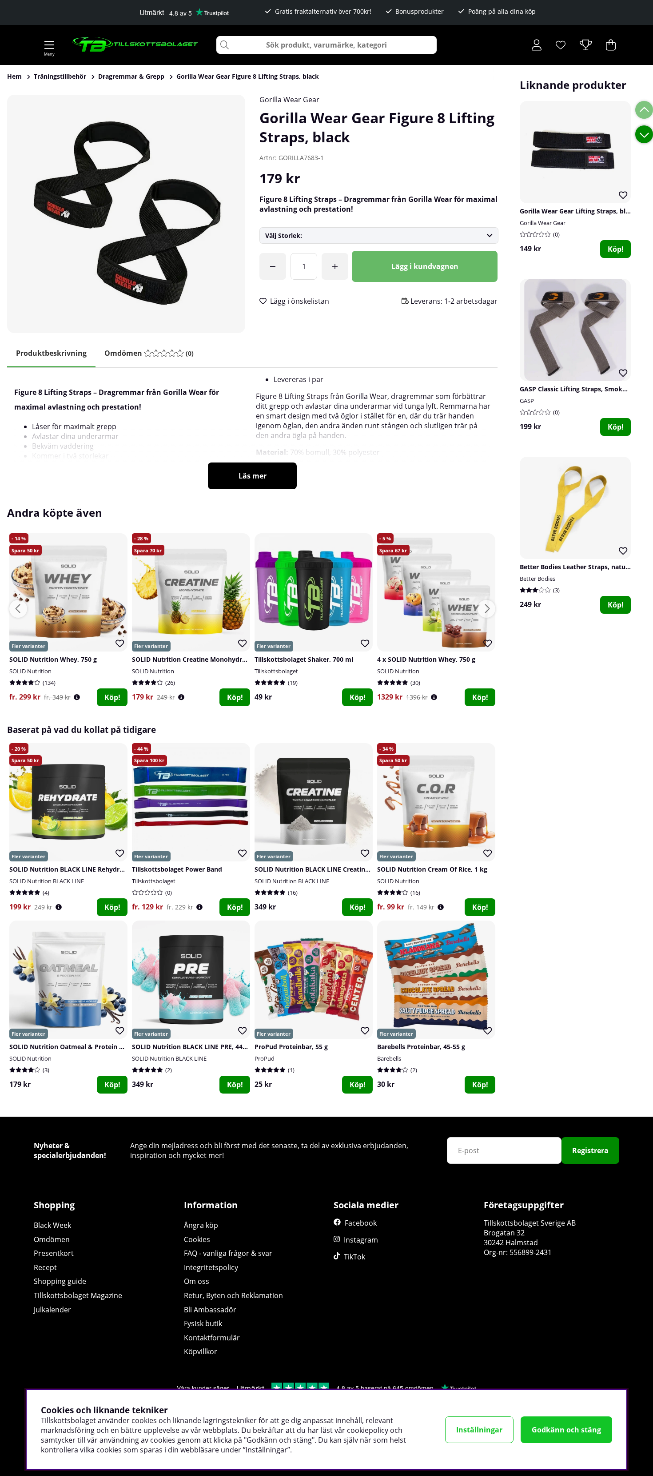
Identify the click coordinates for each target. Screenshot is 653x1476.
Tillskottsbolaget (276, 671)
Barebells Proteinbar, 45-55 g (421, 1046)
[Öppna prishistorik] (77, 697)
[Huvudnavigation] (49, 45)
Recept (45, 1267)
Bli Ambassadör (210, 1310)
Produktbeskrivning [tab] (51, 353)
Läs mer (253, 476)
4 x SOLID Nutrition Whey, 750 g (426, 659)
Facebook (361, 1223)
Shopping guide (60, 1281)
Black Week (52, 1225)
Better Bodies (537, 579)
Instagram (361, 1240)
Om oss (196, 1281)
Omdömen (52, 1239)
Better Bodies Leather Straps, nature (576, 567)
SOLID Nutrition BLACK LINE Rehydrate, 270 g (79, 869)
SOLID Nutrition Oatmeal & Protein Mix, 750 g (79, 1046)
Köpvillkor (200, 1351)
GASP (527, 401)
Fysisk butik (203, 1323)
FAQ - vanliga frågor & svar (228, 1253)
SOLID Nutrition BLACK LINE (46, 881)
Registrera (590, 1150)
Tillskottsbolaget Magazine (78, 1295)
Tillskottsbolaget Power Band (177, 869)
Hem (14, 76)
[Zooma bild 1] (126, 214)
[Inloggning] (536, 45)
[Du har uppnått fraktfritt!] (272, 266)
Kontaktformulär (212, 1338)
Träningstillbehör (60, 76)
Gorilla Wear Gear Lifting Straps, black (578, 211)
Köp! (616, 249)
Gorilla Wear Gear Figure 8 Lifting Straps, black (247, 76)
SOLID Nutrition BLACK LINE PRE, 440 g (191, 1046)
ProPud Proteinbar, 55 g (291, 1046)
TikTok (354, 1257)
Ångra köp (201, 1225)
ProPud (265, 1058)
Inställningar (479, 1430)
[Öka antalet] (335, 266)
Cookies (197, 1239)
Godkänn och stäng (566, 1430)
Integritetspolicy (211, 1267)
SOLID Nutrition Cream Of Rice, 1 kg (432, 869)
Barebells (389, 1058)
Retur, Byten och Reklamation (233, 1295)
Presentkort (54, 1253)
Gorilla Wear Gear (289, 100)
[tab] (149, 353)
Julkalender (52, 1310)
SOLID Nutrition (30, 671)
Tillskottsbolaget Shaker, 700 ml (304, 659)
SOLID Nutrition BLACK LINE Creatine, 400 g (321, 869)
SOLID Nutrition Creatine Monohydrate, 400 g (201, 659)
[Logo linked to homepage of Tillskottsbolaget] (135, 45)
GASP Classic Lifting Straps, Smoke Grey (581, 389)
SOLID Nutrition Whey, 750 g (53, 659)
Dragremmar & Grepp (131, 76)
